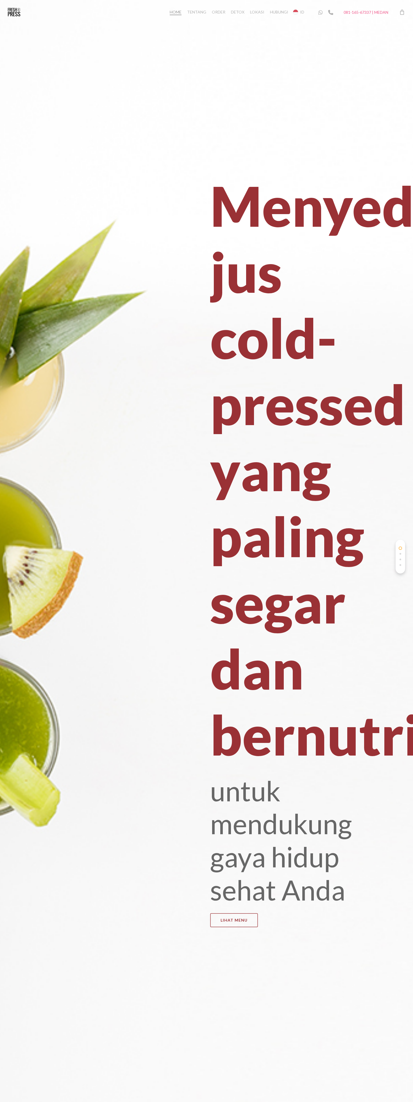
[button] (234, 920)
